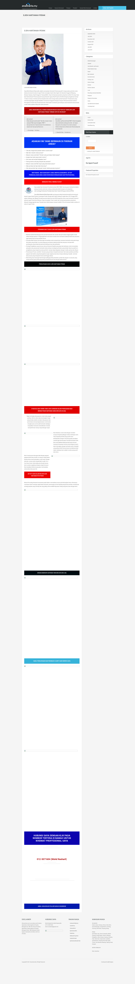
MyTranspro (110, 962)
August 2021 (90, 44)
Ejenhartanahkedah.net (75, 940)
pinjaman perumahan (92, 98)
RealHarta (72, 933)
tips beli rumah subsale (93, 103)
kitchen (89, 84)
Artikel (95, 8)
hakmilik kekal (73, 938)
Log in (89, 117)
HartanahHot (73, 928)
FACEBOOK (63, 906)
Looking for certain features (93, 151)
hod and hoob (91, 76)
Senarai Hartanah (59, 8)
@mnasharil (30, 119)
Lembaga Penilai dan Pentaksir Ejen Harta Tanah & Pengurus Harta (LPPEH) (55, 191)
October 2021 (91, 41)
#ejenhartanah (39, 124)
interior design (91, 82)
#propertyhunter (31, 124)
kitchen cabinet (91, 87)
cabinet (89, 63)
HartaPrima (72, 925)
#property (57, 124)
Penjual (68, 8)
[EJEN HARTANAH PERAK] (43, 59)
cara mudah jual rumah (93, 66)
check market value (92, 68)
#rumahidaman (47, 124)
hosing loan (90, 79)
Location (88, 136)
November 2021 (91, 39)
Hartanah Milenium (74, 923)
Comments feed (91, 122)
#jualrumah (29, 126)
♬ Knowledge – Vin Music (33, 130)
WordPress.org (91, 125)
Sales (89, 101)
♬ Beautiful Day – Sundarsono (63, 132)
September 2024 (91, 33)
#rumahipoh (64, 124)
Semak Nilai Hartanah (85, 8)
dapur (89, 71)
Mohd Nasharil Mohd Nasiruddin (45, 194)
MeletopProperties (74, 935)
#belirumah (69, 126)
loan (89, 90)
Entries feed (90, 120)
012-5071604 (108, 8)
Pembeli (75, 8)
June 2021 (90, 49)
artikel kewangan (92, 60)
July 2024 (90, 36)
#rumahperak (58, 128)
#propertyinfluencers (38, 126)
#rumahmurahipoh (72, 124)
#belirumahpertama (60, 126)
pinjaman (90, 95)
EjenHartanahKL (73, 930)
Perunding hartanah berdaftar (94, 93)
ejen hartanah (91, 74)
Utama (50, 8)
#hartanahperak (76, 126)
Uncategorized (91, 106)
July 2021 (90, 47)
